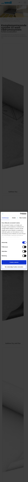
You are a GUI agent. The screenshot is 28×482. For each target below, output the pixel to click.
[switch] (24, 247)
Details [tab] (14, 217)
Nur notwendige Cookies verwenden (14, 267)
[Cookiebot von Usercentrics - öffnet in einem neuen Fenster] (20, 214)
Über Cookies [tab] (22, 217)
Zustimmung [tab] (5, 217)
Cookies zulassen (14, 262)
